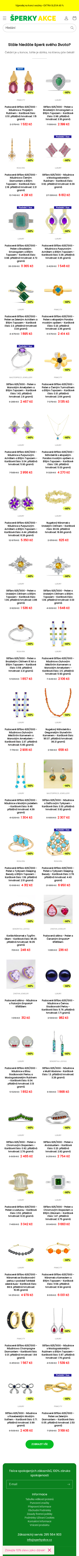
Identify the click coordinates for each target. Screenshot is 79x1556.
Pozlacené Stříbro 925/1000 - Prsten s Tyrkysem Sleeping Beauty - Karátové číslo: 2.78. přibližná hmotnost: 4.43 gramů (58, 874)
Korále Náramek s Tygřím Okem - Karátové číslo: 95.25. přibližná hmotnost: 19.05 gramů (21, 940)
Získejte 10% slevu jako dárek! (25, 1550)
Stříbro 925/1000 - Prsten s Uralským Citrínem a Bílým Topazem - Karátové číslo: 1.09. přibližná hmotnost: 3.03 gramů (58, 597)
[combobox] (39, 28)
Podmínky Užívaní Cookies (39, 1517)
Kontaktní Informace (39, 1521)
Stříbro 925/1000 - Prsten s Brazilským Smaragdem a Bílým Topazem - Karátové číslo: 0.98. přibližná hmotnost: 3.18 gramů (58, 113)
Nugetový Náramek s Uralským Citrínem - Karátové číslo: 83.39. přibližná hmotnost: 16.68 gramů (58, 527)
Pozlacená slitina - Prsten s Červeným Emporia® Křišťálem (58, 939)
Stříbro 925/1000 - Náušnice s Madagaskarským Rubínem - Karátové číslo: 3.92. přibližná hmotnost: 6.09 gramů (58, 181)
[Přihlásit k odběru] (68, 1484)
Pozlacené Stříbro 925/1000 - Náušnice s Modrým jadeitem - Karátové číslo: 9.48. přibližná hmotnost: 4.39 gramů (20, 806)
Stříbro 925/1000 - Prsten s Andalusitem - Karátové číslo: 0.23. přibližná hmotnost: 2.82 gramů (58, 1147)
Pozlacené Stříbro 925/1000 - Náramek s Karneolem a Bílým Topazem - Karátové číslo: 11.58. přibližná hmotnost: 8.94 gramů (58, 1280)
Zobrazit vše (39, 1444)
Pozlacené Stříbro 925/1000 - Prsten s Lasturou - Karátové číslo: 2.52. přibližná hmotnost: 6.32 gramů (21, 1211)
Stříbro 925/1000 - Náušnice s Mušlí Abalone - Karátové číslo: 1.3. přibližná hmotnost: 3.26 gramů (58, 1073)
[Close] (49, 1550)
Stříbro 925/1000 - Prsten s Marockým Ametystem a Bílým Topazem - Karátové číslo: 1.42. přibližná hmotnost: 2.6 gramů (21, 390)
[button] (5, 18)
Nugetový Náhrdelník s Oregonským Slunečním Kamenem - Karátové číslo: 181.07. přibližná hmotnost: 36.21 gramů (58, 735)
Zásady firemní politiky (39, 1513)
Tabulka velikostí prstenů (40, 1499)
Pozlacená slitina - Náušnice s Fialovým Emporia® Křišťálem (21, 1003)
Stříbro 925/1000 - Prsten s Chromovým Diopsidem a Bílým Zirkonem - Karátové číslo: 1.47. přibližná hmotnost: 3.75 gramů (58, 1213)
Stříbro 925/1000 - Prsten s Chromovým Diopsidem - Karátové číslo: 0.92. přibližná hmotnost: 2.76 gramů (21, 1147)
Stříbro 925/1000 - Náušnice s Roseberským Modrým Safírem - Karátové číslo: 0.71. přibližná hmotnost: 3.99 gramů (20, 1419)
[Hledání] (72, 28)
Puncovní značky (39, 1502)
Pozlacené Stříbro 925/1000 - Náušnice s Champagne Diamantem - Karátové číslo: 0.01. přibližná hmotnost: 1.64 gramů (21, 1351)
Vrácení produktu (39, 1525)
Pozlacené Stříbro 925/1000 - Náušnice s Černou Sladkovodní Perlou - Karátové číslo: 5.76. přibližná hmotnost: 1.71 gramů (58, 1006)
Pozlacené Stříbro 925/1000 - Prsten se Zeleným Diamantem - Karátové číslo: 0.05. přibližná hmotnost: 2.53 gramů (58, 1419)
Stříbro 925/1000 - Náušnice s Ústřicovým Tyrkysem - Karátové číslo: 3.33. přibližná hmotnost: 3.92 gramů (58, 805)
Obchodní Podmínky (39, 1510)
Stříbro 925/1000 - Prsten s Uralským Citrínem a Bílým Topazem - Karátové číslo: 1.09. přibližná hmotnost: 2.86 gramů (21, 597)
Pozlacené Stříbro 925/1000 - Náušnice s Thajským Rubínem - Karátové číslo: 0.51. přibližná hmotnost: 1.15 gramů (21, 113)
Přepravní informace (39, 1506)
